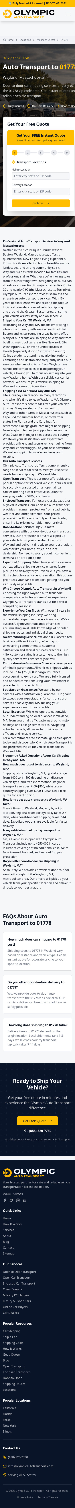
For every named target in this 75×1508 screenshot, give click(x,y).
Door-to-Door (12, 1378)
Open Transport (14, 1366)
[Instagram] (18, 1200)
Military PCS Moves (16, 1295)
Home (10, 40)
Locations (25, 40)
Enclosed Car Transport (19, 1283)
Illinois (7, 1431)
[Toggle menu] (68, 14)
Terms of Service (48, 1497)
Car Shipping (12, 1331)
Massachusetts (46, 40)
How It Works (12, 1224)
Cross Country (13, 1289)
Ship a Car (10, 1337)
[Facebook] (5, 1200)
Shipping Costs (13, 1343)
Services (8, 1230)
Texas (7, 1420)
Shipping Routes (14, 1384)
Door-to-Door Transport (19, 1272)
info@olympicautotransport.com (30, 1466)
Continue (38, 203)
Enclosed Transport (16, 1372)
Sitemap (8, 1253)
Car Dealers (11, 1313)
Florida (7, 1414)
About (7, 1236)
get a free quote (60, 738)
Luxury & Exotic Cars (17, 1301)
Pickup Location (21, 169)
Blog (6, 1242)
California (9, 1408)
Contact (8, 1248)
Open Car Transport (16, 1278)
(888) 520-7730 (18, 1457)
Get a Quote (11, 1354)
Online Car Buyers (15, 1307)
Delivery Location (22, 185)
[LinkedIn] (24, 1200)
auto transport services (35, 298)
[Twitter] (11, 1200)
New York (9, 1426)
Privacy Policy (25, 1497)
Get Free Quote (34, 1121)
